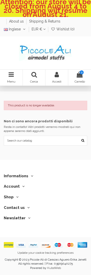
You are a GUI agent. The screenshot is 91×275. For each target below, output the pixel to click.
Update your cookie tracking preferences (45, 252)
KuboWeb (54, 268)
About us (17, 21)
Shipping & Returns (44, 21)
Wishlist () (65, 29)
